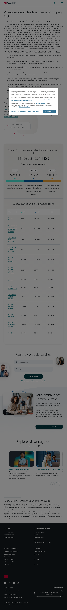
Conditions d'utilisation (40, 103)
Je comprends (49, 111)
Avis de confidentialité (24, 106)
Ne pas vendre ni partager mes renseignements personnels (25, 111)
